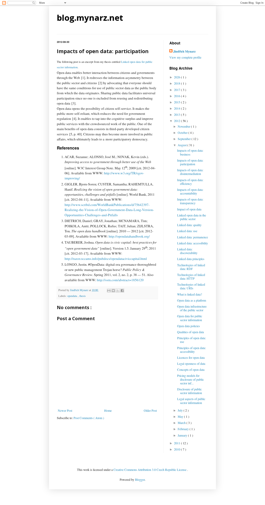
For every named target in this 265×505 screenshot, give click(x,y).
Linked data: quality (189, 225)
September (184, 139)
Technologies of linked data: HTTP (191, 276)
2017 (177, 90)
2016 (177, 96)
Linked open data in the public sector (191, 217)
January (183, 435)
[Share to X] (118, 290)
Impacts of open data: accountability (190, 191)
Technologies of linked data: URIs (191, 286)
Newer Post (65, 410)
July (181, 410)
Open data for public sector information (189, 318)
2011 (177, 443)
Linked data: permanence (192, 237)
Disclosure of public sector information (189, 391)
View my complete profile (185, 57)
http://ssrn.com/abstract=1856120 (120, 280)
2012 (177, 121)
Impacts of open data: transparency (190, 201)
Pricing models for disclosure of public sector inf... (190, 379)
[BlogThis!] (113, 290)
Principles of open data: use (191, 340)
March (182, 423)
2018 (177, 83)
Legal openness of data (191, 363)
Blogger (140, 479)
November (184, 126)
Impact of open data (189, 209)
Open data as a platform (191, 300)
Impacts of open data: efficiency (190, 182)
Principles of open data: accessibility (191, 350)
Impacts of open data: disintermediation (190, 172)
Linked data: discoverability (187, 251)
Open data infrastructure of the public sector (192, 308)
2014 (177, 108)
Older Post (150, 410)
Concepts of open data (190, 370)
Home (108, 410)
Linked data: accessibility (192, 243)
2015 (177, 102)
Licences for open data (191, 357)
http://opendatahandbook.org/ (129, 236)
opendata (72, 296)
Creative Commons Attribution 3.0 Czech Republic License (150, 470)
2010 (177, 449)
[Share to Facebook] (122, 290)
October (183, 133)
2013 (177, 114)
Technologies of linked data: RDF (191, 267)
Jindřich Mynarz (184, 51)
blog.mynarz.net (90, 17)
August (182, 145)
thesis (82, 296)
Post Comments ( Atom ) (89, 418)
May (181, 416)
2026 (177, 77)
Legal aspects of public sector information (191, 401)
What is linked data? (189, 294)
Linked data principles (190, 259)
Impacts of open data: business (190, 152)
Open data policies (188, 326)
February (184, 429)
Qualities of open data (190, 332)
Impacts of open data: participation (190, 162)
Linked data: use (187, 231)
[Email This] (109, 290)
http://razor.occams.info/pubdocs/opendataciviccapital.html (106, 258)
